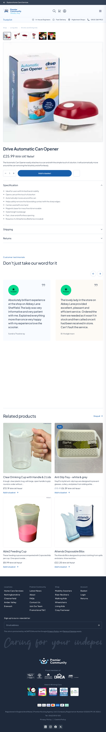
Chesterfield (10, 598)
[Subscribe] (99, 625)
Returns (84, 598)
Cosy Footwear (62, 610)
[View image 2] (16, 36)
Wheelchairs (61, 602)
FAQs (32, 598)
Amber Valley (10, 602)
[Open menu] (100, 11)
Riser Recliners (62, 594)
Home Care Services (13, 591)
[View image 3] (25, 36)
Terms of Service (70, 631)
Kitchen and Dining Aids (29, 28)
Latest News (35, 591)
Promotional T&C (38, 610)
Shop (5, 28)
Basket (84, 591)
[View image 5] (43, 36)
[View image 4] (34, 36)
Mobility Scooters (63, 591)
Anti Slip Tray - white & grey (71, 477)
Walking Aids (61, 598)
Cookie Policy (60, 719)
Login (83, 594)
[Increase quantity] (13, 173)
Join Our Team (36, 606)
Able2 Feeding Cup (14, 551)
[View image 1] (7, 36)
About (32, 594)
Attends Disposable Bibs (69, 551)
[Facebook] (55, 727)
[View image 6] (52, 36)
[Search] (54, 11)
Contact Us (35, 602)
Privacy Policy (53, 631)
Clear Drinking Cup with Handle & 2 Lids (27, 477)
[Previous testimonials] (93, 274)
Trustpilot (7, 19)
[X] (60, 727)
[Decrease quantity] (5, 173)
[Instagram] (50, 727)
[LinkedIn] (45, 727)
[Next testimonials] (100, 274)
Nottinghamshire (12, 594)
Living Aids (14, 28)
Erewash (8, 606)
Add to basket (44, 173)
